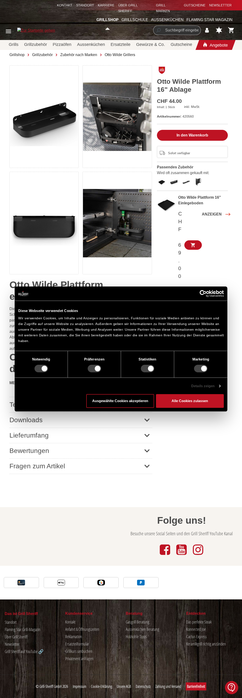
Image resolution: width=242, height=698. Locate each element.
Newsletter (220, 5)
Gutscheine (194, 5)
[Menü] (8, 31)
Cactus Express (196, 636)
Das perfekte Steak (199, 622)
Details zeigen (203, 386)
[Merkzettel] (219, 30)
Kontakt (64, 5)
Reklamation (73, 636)
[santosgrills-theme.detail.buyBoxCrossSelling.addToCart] (193, 245)
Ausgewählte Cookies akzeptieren (120, 401)
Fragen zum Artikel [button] (37, 466)
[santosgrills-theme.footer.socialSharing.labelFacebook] (165, 555)
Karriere (106, 5)
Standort (85, 5)
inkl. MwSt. (192, 107)
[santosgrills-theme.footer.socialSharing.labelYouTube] (182, 555)
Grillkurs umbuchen (78, 651)
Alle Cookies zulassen (190, 401)
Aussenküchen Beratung (142, 629)
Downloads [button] (26, 420)
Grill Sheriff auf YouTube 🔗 (24, 651)
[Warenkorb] (231, 30)
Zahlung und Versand (168, 686)
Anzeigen (212, 214)
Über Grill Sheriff (16, 637)
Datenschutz (143, 686)
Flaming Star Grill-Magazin (22, 629)
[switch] (94, 368)
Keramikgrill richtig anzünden (206, 644)
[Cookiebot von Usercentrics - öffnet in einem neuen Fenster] (203, 293)
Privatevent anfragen (79, 658)
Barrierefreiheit (196, 686)
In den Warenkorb (192, 135)
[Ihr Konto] (207, 30)
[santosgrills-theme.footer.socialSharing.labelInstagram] (198, 555)
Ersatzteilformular (77, 644)
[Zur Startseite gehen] (25, 30)
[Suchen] (158, 30)
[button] (80, 450)
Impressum (79, 686)
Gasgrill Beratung (137, 622)
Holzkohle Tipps (136, 636)
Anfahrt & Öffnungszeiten (82, 629)
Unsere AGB (124, 686)
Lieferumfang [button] (29, 435)
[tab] (163, 181)
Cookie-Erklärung (101, 686)
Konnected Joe (196, 629)
